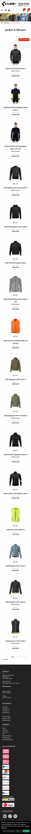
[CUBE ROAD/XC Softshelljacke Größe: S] (15, 479)
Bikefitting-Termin (6, 720)
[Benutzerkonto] (9, 10)
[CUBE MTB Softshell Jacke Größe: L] (15, 248)
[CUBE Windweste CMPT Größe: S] (15, 626)
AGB (3, 734)
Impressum (5, 730)
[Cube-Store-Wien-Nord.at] (15, 4)
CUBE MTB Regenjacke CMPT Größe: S (15, 227)
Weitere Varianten (15, 71)
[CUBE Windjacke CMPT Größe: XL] (15, 587)
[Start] (1, 23)
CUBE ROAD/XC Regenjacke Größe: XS (15, 454)
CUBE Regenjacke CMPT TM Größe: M (15, 416)
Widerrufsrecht (5, 712)
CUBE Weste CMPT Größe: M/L (15, 530)
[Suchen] (6, 10)
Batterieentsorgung (6, 735)
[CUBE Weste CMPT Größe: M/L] (15, 515)
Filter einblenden (23, 39)
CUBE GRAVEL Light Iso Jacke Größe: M (15, 188)
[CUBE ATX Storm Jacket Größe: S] (15, 54)
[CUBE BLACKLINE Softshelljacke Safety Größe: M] (15, 93)
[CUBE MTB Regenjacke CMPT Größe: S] (15, 212)
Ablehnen (18, 831)
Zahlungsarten (5, 709)
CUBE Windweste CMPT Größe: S (15, 641)
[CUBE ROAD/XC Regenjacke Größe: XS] (15, 440)
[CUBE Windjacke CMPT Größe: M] (15, 551)
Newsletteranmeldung (7, 739)
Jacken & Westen (15, 23)
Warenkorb (4, 707)
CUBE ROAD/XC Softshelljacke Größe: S (15, 493)
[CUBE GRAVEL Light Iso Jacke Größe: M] (15, 173)
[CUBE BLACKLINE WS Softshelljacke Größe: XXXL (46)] (15, 131)
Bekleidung (7, 23)
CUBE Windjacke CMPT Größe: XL (15, 602)
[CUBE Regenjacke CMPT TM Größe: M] (15, 401)
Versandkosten (5, 710)
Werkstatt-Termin (6, 716)
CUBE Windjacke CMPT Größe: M (15, 566)
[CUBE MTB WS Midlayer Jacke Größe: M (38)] (15, 284)
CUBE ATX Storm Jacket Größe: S (15, 68)
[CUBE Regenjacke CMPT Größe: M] (15, 365)
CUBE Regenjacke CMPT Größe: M (15, 379)
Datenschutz (5, 732)
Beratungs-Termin (6, 718)
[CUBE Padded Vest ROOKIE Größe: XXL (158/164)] (15, 326)
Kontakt (4, 728)
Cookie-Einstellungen (8, 831)
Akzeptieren (26, 831)
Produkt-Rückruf (6, 737)
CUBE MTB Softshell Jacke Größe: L (15, 263)
